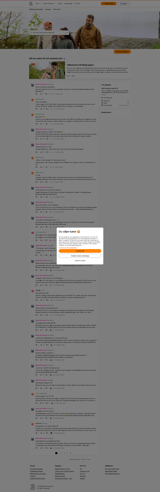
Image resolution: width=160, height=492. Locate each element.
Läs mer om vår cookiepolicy (68, 247)
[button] (80, 260)
